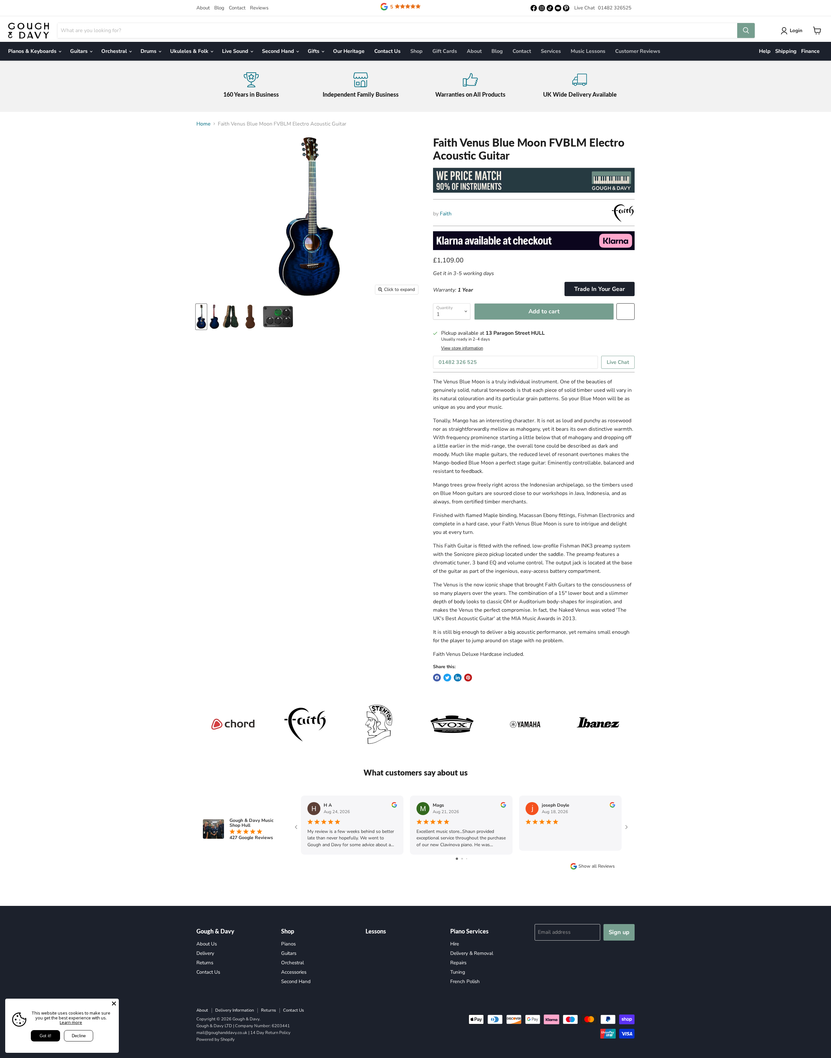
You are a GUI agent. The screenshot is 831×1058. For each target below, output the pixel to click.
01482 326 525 (458, 362)
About (203, 8)
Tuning (457, 972)
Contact (237, 8)
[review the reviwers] (394, 806)
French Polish (465, 981)
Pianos (288, 944)
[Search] (746, 30)
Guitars (79, 51)
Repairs (458, 962)
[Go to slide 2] (462, 859)
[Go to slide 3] (466, 858)
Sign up (619, 932)
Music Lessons (588, 51)
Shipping (786, 51)
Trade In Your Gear (599, 289)
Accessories (293, 972)
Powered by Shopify (215, 1039)
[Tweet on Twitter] (447, 677)
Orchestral (114, 51)
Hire (454, 944)
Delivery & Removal (471, 953)
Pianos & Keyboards (33, 51)
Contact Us (387, 51)
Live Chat (584, 8)
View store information (462, 348)
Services (551, 51)
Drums (149, 51)
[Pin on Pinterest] (468, 677)
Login (796, 30)
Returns (204, 962)
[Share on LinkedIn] (458, 677)
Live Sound (236, 51)
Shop (416, 51)
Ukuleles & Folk (190, 51)
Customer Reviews (637, 51)
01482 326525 (614, 8)
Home (203, 124)
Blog (219, 8)
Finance (810, 51)
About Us (206, 944)
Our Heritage (349, 51)
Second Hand (278, 51)
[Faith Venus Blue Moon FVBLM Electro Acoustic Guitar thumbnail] (201, 317)
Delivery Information (234, 1010)
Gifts (314, 51)
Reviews (259, 8)
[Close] (114, 1003)
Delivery (205, 953)
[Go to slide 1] (457, 859)
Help (765, 51)
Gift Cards (444, 51)
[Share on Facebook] (437, 677)
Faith (446, 213)
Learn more (71, 1022)
